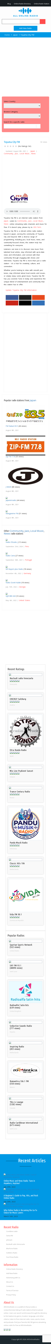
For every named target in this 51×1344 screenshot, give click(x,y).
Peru (27, 546)
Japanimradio (11, 500)
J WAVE (8, 487)
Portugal (28, 560)
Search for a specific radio (14, 122)
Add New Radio (25, 28)
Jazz (16, 153)
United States (24, 600)
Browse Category (11, 111)
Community (8, 153)
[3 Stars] (10, 146)
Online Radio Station (41, 4)
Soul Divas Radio (12, 1257)
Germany (27, 573)
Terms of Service (12, 1291)
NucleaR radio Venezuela (15, 1244)
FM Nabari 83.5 (12, 426)
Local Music (24, 153)
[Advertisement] (25, 66)
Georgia (22, 587)
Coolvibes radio (12, 1231)
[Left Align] (42, 21)
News (33, 153)
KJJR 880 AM (11, 596)
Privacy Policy (11, 1295)
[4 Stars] (13, 146)
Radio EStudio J (12, 542)
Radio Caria (10, 555)
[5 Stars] (16, 146)
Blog (9, 4)
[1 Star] (5, 146)
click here (37, 227)
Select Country (9, 101)
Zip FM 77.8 (10, 456)
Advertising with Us (13, 1278)
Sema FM (9, 1236)
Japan (15, 35)
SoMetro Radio (11, 1253)
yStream (9, 1240)
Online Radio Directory (22, 4)
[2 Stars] (8, 146)
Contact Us (10, 1286)
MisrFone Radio (12, 1248)
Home (7, 35)
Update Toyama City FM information (21, 290)
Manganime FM (12, 513)
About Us (9, 1282)
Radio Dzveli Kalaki (13, 582)
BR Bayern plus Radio (14, 569)
